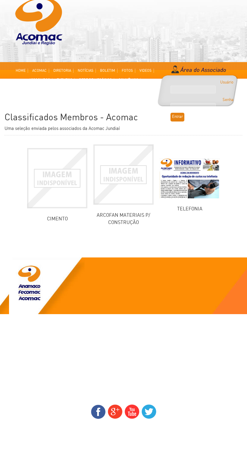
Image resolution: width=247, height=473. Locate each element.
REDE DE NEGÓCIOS (95, 80)
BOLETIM (107, 71)
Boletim (21, 367)
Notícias (22, 354)
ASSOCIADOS (39, 80)
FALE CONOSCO (84, 89)
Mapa (19, 375)
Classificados (26, 339)
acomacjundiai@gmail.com (124, 433)
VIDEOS (145, 71)
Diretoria (22, 331)
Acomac (21, 324)
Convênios (23, 346)
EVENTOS (64, 80)
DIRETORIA (62, 71)
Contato (21, 382)
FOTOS (127, 71)
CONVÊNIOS (128, 80)
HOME (21, 71)
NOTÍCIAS (85, 71)
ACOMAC (39, 71)
